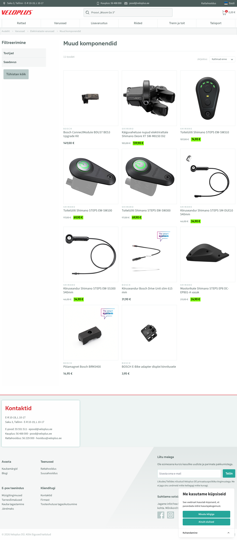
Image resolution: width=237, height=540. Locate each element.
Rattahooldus (208, 3)
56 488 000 (22, 434)
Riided (138, 23)
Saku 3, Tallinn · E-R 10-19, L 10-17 (25, 3)
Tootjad (8, 53)
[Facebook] (160, 515)
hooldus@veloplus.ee (49, 438)
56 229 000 (28, 438)
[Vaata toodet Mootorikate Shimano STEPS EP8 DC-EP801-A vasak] (207, 254)
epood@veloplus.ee (40, 429)
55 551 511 (21, 429)
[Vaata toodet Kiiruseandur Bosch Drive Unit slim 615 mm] (149, 254)
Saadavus (9, 62)
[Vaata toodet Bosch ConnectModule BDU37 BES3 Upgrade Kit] (90, 98)
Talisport (215, 23)
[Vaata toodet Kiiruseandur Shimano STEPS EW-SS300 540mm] (90, 254)
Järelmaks (8, 509)
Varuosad (60, 23)
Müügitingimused (12, 495)
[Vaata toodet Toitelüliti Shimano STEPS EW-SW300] (149, 176)
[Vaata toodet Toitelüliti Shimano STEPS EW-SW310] (207, 98)
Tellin (229, 473)
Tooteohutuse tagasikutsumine (59, 504)
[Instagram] (170, 515)
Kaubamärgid (10, 469)
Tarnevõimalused (12, 500)
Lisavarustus (99, 23)
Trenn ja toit (177, 23)
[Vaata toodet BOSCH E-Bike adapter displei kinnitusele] (149, 332)
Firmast (45, 500)
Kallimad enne (219, 59)
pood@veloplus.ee (139, 3)
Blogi (5, 473)
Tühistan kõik (16, 74)
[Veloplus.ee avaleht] (17, 12)
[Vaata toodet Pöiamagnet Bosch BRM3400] (90, 332)
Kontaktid (46, 495)
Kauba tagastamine (13, 504)
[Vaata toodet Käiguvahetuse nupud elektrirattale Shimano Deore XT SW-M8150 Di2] (149, 98)
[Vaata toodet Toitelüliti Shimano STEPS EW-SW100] (90, 176)
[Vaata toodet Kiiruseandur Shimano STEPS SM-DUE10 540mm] (207, 176)
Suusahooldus (49, 473)
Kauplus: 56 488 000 (111, 3)
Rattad (21, 23)
